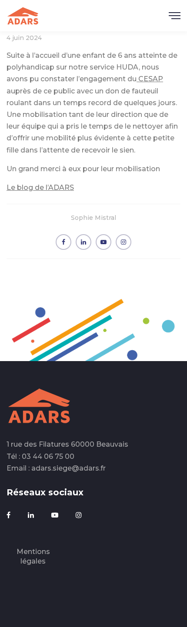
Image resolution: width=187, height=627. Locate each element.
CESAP (150, 79)
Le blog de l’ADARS (40, 187)
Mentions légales (33, 556)
